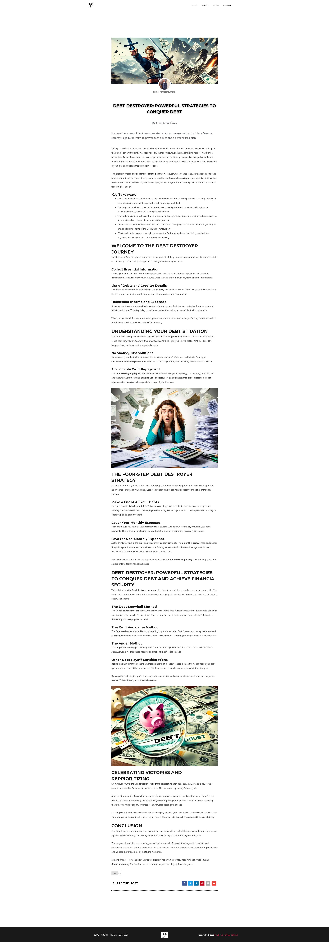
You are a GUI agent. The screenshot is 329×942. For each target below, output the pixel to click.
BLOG (195, 5)
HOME (216, 5)
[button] (184, 883)
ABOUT (205, 5)
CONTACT (228, 5)
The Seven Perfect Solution (226, 935)
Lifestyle (173, 123)
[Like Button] (114, 873)
